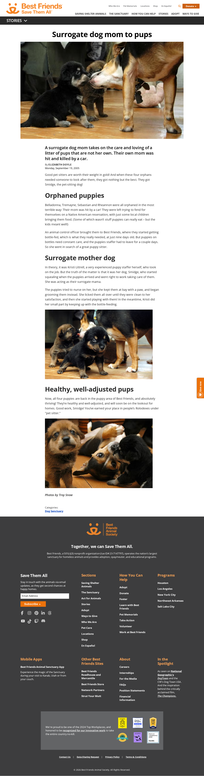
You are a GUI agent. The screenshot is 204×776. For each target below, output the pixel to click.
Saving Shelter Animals (90, 13)
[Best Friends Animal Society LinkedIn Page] (44, 613)
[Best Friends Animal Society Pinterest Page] (37, 613)
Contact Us (64, 757)
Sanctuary (57, 511)
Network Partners (92, 690)
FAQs (122, 684)
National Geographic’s (170, 674)
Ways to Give (89, 616)
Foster (123, 599)
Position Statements (132, 690)
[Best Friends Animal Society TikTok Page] (30, 622)
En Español (166, 6)
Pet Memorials (130, 6)
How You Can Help (144, 13)
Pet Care (86, 628)
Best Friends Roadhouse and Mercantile (91, 674)
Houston (163, 583)
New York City (167, 594)
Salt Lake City (166, 606)
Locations (145, 6)
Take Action (126, 620)
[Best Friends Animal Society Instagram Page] (30, 613)
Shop (155, 6)
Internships (126, 673)
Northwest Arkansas (171, 600)
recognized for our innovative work (84, 730)
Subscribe (31, 604)
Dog (47, 511)
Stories (163, 13)
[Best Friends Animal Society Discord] (44, 622)
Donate (190, 6)
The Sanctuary (119, 13)
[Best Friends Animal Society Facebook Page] (23, 613)
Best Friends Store (92, 684)
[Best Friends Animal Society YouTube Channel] (23, 622)
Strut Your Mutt (91, 696)
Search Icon (182, 6)
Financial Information (127, 698)
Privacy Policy (112, 757)
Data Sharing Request (88, 757)
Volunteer (125, 626)
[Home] (34, 8)
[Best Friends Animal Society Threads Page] (50, 613)
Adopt (175, 13)
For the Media (128, 678)
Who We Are (114, 6)
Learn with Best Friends (129, 606)
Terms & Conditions (136, 757)
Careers (124, 667)
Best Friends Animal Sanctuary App (42, 667)
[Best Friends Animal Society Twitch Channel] (37, 622)
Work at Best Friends (132, 632)
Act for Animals (91, 598)
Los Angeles (165, 588)
